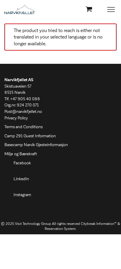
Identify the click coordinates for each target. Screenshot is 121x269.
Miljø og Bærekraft (20, 154)
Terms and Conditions (23, 127)
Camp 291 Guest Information (30, 136)
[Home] (19, 9)
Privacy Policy (16, 118)
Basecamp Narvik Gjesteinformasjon (36, 145)
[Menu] (111, 9)
